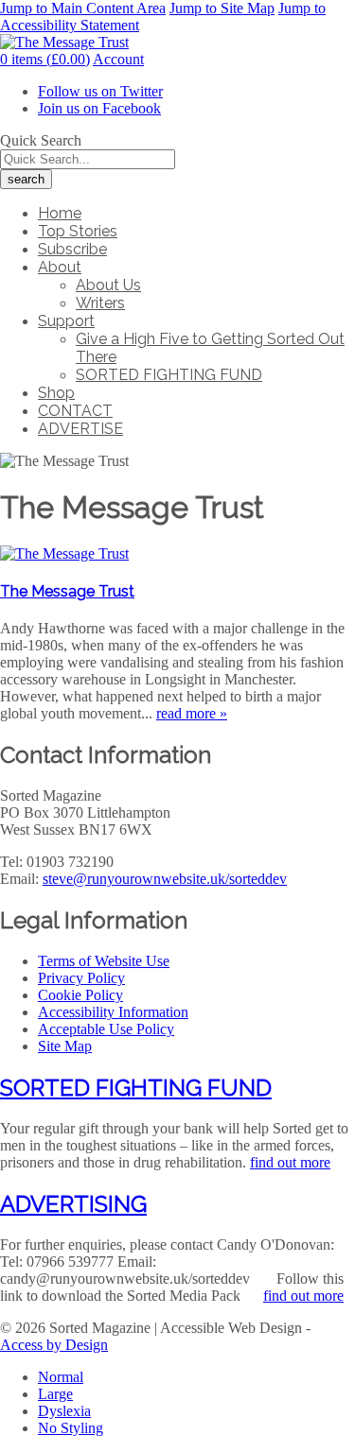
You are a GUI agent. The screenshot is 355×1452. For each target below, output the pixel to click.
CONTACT (75, 411)
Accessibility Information (113, 1012)
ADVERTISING (73, 1204)
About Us (108, 285)
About (59, 267)
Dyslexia (64, 1411)
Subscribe (72, 249)
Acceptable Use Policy (106, 1029)
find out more (290, 1162)
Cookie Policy (80, 995)
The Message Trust (67, 591)
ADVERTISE (80, 429)
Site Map (65, 1046)
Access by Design (54, 1345)
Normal (60, 1377)
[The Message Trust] (64, 553)
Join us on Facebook (99, 108)
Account (118, 59)
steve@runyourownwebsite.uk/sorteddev (165, 879)
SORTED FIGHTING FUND (169, 375)
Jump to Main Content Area (83, 8)
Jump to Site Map (222, 8)
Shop (56, 393)
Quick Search (40, 140)
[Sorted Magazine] (64, 42)
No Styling (70, 1428)
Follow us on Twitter (100, 91)
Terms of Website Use (103, 961)
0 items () (45, 59)
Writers (100, 303)
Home (59, 213)
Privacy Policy (81, 978)
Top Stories (77, 231)
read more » (191, 713)
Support (66, 321)
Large (55, 1394)
